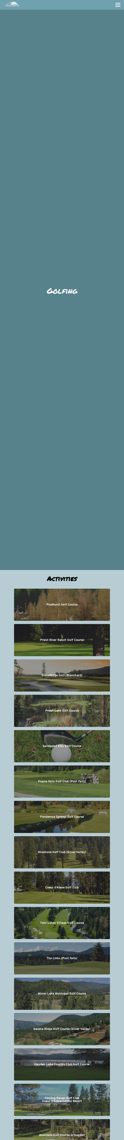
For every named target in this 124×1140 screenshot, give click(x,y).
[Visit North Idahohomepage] (12, 5)
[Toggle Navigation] (117, 4)
